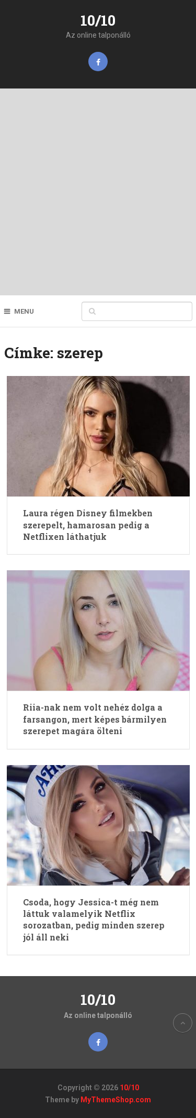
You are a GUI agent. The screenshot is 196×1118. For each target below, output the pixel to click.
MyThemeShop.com (115, 1099)
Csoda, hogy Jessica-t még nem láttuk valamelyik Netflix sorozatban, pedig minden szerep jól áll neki (94, 919)
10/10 (98, 20)
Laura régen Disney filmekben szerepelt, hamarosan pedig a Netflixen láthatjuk (88, 524)
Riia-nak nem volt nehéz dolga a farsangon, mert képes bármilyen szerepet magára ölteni (95, 719)
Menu (24, 311)
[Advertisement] (98, 192)
